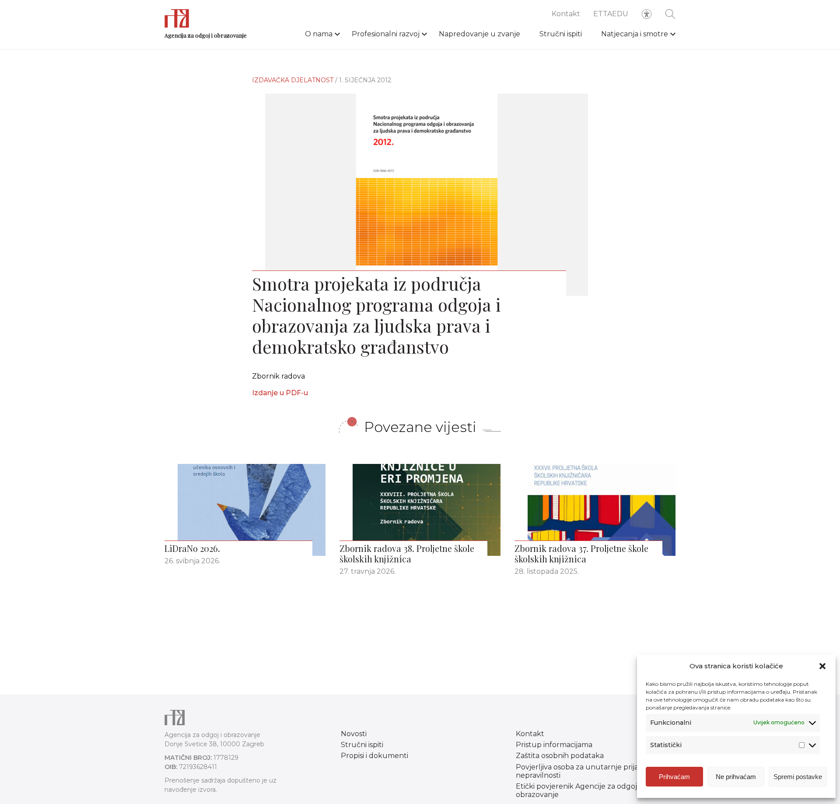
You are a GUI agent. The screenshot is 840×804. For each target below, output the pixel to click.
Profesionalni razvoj (386, 34)
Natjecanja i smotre (634, 34)
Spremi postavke (798, 776)
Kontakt (566, 14)
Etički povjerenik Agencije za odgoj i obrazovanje (578, 790)
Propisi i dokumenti (374, 755)
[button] (822, 666)
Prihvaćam (674, 776)
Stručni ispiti (560, 34)
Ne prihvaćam (736, 776)
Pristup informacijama (554, 745)
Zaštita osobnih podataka (560, 755)
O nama (318, 34)
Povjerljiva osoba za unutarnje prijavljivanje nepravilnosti (591, 771)
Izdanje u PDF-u (280, 393)
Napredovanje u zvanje (479, 34)
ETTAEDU (610, 14)
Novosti (354, 734)
